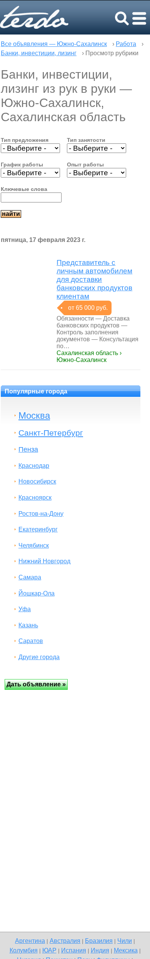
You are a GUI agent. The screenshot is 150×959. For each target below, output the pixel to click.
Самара (29, 577)
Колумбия (24, 950)
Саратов (30, 641)
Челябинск (33, 545)
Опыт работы (85, 164)
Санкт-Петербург (50, 432)
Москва (34, 415)
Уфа (24, 609)
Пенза (28, 449)
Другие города (39, 657)
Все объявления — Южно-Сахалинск (54, 44)
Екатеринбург (38, 529)
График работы (22, 164)
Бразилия (99, 940)
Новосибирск (37, 481)
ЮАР (49, 950)
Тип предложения (24, 140)
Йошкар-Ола (36, 593)
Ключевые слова (24, 189)
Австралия (65, 940)
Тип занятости (86, 140)
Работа (126, 44)
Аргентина (30, 940)
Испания (73, 950)
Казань (28, 625)
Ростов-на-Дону (40, 513)
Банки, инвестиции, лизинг (39, 53)
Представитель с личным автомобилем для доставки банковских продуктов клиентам (94, 279)
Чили (124, 940)
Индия (100, 950)
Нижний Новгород (44, 561)
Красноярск (35, 497)
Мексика (126, 950)
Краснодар (33, 465)
